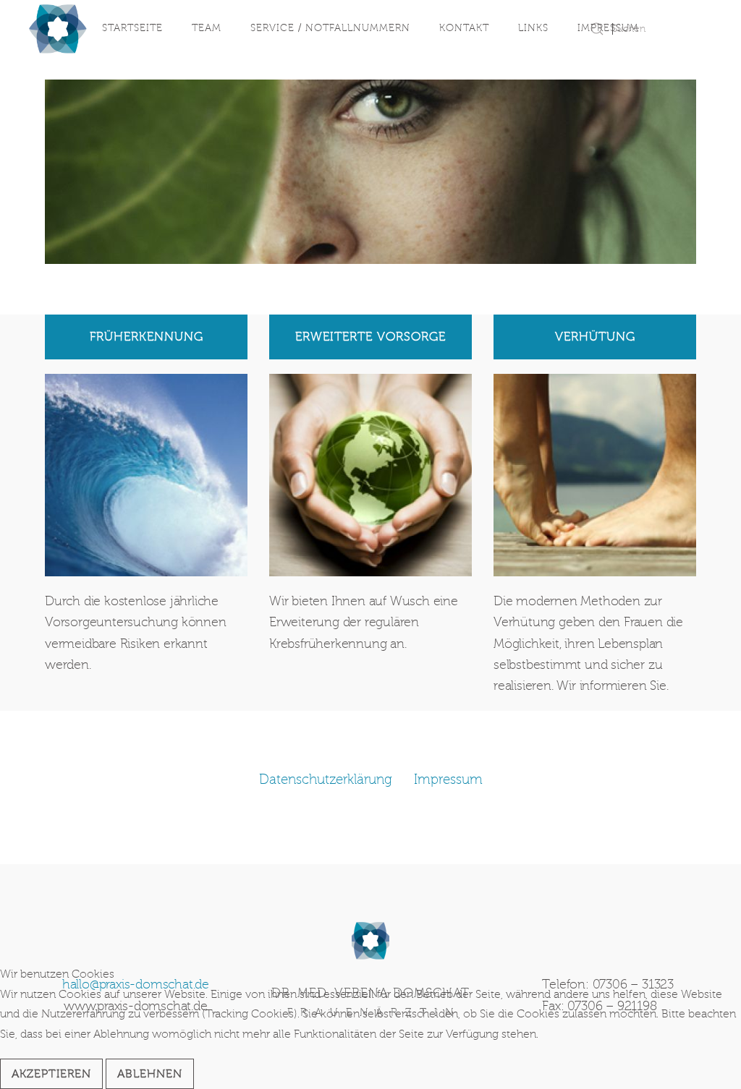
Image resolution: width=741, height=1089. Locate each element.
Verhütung (595, 336)
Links (533, 28)
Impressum (608, 28)
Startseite (132, 28)
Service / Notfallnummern (330, 28)
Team (206, 28)
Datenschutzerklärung (325, 779)
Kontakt (464, 28)
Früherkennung (146, 336)
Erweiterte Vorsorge (370, 336)
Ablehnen (149, 1073)
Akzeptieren (51, 1073)
